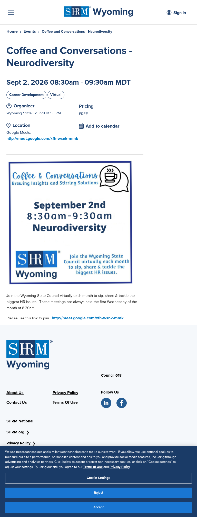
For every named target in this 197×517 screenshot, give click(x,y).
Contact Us (16, 402)
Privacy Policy (65, 392)
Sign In (179, 12)
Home (12, 31)
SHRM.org (15, 432)
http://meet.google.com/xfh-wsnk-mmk (42, 139)
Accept (98, 507)
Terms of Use (93, 467)
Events (30, 31)
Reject (98, 493)
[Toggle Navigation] (34, 12)
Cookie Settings (99, 478)
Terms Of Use (65, 402)
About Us (15, 392)
